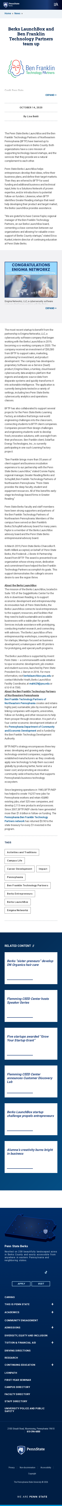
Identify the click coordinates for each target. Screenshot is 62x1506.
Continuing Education (20, 1365)
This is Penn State (17, 1304)
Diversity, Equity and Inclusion (26, 1335)
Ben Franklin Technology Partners (27, 885)
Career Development (19, 868)
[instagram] (38, 1272)
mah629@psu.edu (39, 683)
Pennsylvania (15, 877)
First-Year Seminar (18, 1380)
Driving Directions (18, 1350)
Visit (41, 1283)
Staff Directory (16, 1401)
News (17, 13)
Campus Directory (17, 1387)
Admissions (12, 1327)
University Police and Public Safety (25, 1410)
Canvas (10, 1297)
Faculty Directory (17, 1394)
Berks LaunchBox (17, 901)
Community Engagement (21, 1320)
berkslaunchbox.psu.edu (37, 675)
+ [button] (52, 1304)
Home (8, 13)
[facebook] (16, 1272)
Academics (12, 1312)
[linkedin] (23, 1272)
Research (11, 1357)
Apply (21, 1283)
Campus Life (14, 860)
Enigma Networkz (17, 910)
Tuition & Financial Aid (20, 1342)
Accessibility (46, 1467)
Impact (43, 868)
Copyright (32, 1473)
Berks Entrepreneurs (20, 893)
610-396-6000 (33, 1431)
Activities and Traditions (22, 852)
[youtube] (31, 1272)
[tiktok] (46, 1272)
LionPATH (11, 1373)
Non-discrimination (27, 1467)
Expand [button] (50, 95)
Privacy (12, 1467)
